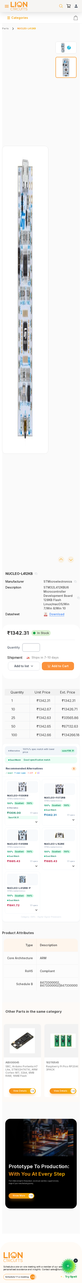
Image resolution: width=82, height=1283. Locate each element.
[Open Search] (61, 6)
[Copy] (35, 573)
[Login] (76, 6)
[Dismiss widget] (76, 1261)
